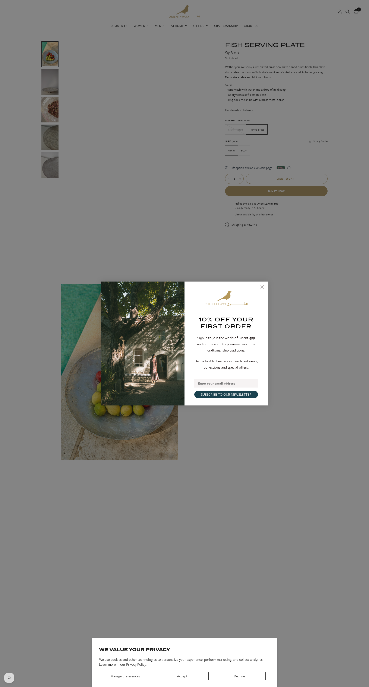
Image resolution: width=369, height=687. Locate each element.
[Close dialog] (262, 287)
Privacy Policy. (136, 664)
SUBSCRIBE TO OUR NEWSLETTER (226, 394)
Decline (239, 676)
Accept (182, 676)
